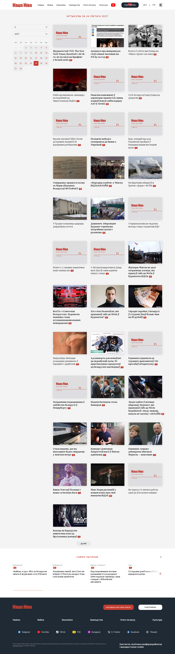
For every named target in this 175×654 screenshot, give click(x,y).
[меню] (160, 5)
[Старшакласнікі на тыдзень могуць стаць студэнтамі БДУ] (145, 215)
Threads (153, 632)
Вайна (50, 5)
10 (15, 568)
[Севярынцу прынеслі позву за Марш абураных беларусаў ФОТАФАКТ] (70, 173)
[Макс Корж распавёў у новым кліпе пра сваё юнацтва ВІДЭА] (108, 480)
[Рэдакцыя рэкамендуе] (160, 557)
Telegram (26, 632)
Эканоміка (61, 5)
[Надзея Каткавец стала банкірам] (108, 395)
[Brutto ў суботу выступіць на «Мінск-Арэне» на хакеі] (145, 43)
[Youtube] (113, 5)
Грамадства (74, 5)
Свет (130, 565)
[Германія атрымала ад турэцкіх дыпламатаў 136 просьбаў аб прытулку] (145, 350)
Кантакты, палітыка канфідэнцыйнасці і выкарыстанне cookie (141, 645)
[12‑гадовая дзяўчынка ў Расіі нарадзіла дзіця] (145, 572)
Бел (145, 5)
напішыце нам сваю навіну (118, 607)
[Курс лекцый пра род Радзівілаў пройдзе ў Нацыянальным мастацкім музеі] (145, 130)
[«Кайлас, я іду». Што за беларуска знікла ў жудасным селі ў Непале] (31, 572)
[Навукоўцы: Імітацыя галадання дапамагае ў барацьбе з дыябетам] (70, 350)
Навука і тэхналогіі (97, 565)
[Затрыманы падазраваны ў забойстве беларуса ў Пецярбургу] (70, 395)
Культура (103, 5)
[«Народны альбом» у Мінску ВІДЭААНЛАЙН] (108, 173)
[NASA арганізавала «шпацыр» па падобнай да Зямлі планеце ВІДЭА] (70, 87)
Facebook (135, 632)
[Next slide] (160, 574)
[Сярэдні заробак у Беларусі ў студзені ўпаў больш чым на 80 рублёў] (145, 305)
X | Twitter (115, 632)
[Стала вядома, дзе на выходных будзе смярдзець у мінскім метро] (70, 439)
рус (154, 5)
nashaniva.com (18, 646)
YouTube (45, 632)
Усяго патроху (89, 5)
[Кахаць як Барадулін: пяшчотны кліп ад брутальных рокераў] (70, 521)
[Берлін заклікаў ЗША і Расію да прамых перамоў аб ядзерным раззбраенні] (70, 130)
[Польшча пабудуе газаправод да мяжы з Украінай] (108, 130)
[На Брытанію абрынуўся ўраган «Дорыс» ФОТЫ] (145, 173)
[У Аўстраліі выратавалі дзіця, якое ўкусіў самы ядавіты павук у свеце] (108, 259)
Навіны (41, 5)
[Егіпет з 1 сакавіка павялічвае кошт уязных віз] (70, 259)
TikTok (62, 632)
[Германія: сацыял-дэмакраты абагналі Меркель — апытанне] (145, 439)
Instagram (95, 632)
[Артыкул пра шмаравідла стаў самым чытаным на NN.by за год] (108, 43)
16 (54, 568)
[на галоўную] (22, 5)
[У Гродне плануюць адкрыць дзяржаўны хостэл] (70, 215)
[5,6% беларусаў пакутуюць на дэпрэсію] (145, 87)
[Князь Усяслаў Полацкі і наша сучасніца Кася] (70, 480)
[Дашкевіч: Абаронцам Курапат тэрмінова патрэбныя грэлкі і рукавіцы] (108, 215)
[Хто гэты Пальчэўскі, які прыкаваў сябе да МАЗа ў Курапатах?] (108, 305)
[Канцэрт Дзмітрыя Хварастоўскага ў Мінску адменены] (108, 439)
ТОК (79, 632)
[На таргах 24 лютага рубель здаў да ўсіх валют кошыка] (145, 480)
